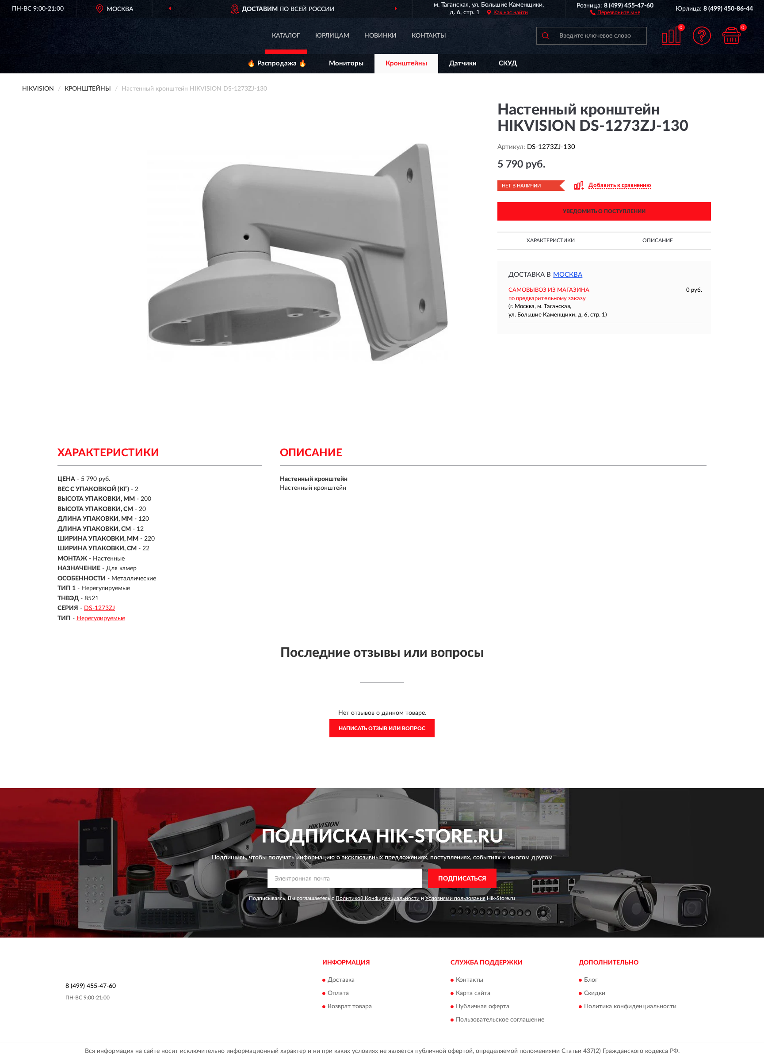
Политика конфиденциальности (630, 1006)
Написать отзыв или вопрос (382, 728)
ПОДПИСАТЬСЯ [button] (462, 879)
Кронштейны (406, 63)
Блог (591, 980)
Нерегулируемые (100, 618)
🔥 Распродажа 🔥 (277, 63)
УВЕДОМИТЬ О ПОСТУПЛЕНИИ (604, 211)
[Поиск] (545, 36)
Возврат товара (350, 1006)
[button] (615, 12)
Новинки (380, 36)
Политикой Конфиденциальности (378, 898)
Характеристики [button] (551, 240)
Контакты (429, 36)
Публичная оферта (482, 1006)
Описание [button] (657, 240)
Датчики (463, 63)
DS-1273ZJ (99, 608)
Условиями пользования (455, 898)
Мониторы (346, 63)
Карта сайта (473, 993)
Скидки (594, 993)
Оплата (338, 993)
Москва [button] (567, 274)
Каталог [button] (286, 36)
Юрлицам (332, 36)
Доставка (341, 980)
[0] (731, 36)
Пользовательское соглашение (500, 1020)
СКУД (508, 63)
